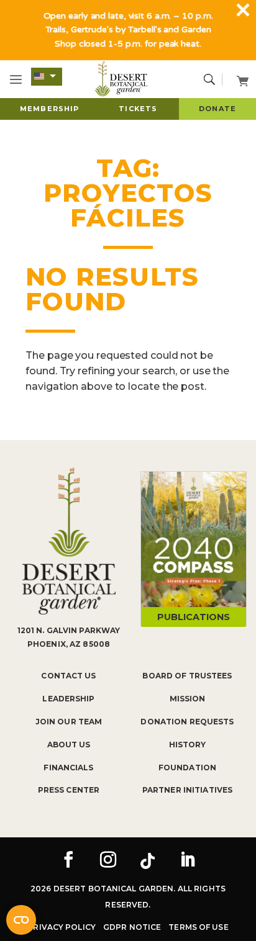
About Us (69, 744)
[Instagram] (108, 861)
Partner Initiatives (187, 790)
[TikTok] (148, 861)
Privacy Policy (61, 927)
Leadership (68, 698)
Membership (49, 108)
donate (217, 108)
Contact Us (68, 675)
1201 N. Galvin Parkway (69, 630)
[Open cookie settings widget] (21, 920)
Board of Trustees (187, 675)
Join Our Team (69, 721)
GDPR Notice (132, 927)
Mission (188, 698)
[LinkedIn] (187, 861)
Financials (68, 767)
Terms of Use (198, 927)
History (187, 744)
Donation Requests (187, 721)
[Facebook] (68, 861)
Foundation (187, 767)
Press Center (68, 790)
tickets (138, 108)
